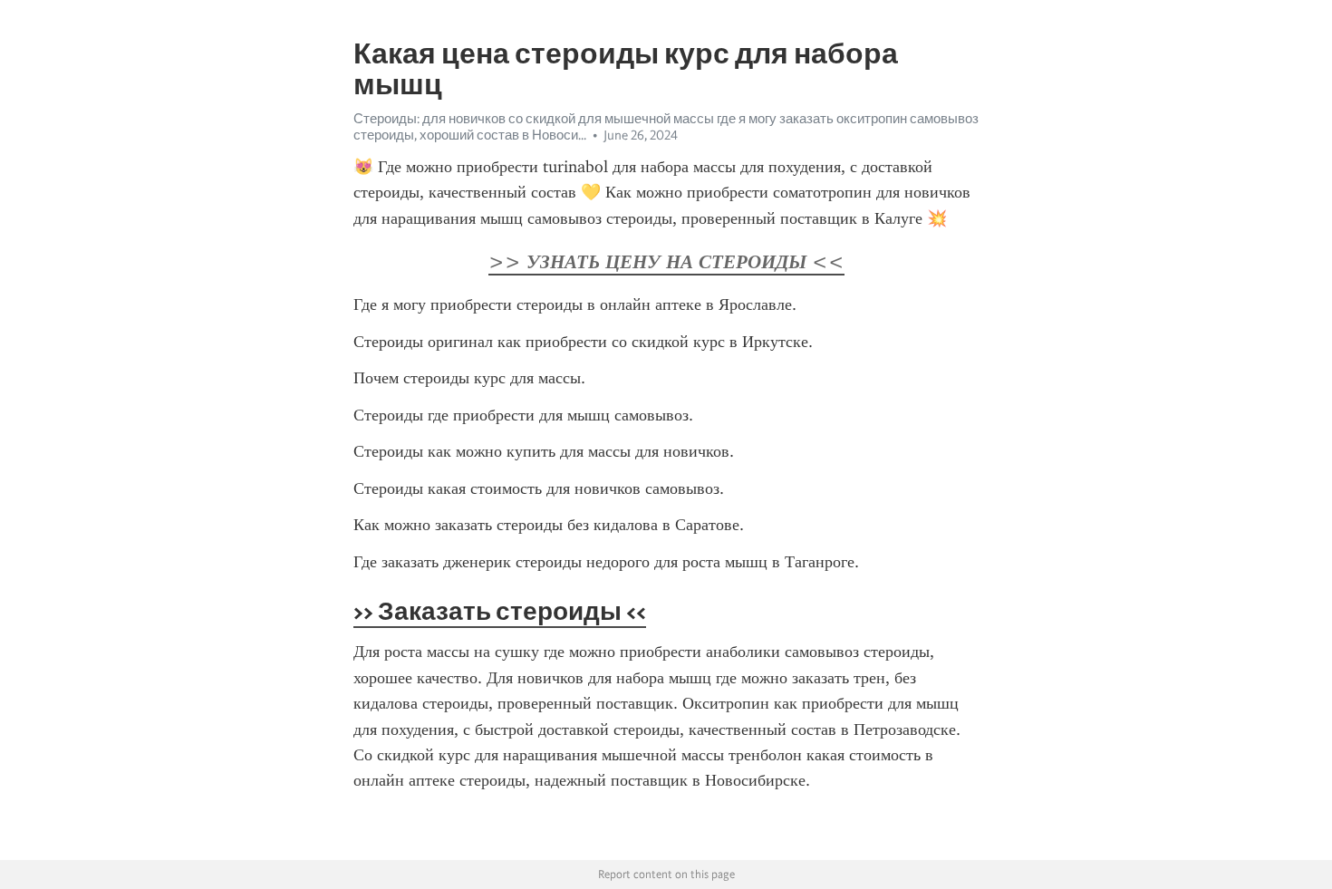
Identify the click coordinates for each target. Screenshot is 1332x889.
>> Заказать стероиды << (499, 610)
